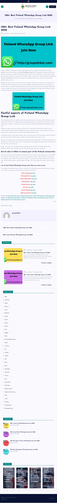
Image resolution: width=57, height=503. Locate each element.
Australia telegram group (18, 199)
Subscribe (52, 6)
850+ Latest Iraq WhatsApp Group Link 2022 (22, 423)
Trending (7, 401)
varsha (6, 484)
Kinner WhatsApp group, (13, 195)
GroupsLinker (4, 499)
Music (6, 362)
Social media (7, 382)
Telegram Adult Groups (27, 195)
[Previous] (50, 464)
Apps (6, 296)
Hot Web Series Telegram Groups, (28, 197)
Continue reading (46, 262)
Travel (6, 398)
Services (6, 375)
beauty (6, 303)
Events (6, 319)
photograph (7, 368)
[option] (9, 478)
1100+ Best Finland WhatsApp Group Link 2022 (30, 18)
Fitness (6, 326)
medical (6, 355)
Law (6, 349)
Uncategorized (8, 405)
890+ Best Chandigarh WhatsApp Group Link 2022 (24, 449)
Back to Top (52, 498)
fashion (6, 322)
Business (7, 306)
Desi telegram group (43, 197)
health (6, 342)
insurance (7, 345)
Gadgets (6, 332)
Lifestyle (7, 352)
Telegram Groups (8, 388)
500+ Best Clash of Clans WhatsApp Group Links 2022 (25, 440)
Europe (6, 316)
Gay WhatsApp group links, (13, 197)
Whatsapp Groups (15, 33)
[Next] (53, 464)
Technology (7, 385)
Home (16, 18)
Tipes (6, 395)
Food (6, 329)
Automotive (7, 299)
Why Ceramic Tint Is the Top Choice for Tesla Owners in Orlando (22, 475)
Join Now (33, 173)
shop (6, 378)
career (6, 309)
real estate (7, 372)
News (6, 365)
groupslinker (6, 33)
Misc (6, 359)
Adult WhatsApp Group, (39, 195)
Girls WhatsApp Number (10, 339)
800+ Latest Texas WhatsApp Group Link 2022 (22, 432)
